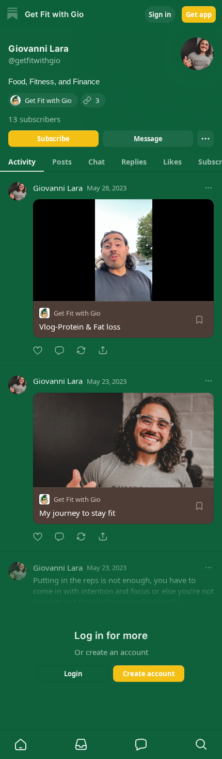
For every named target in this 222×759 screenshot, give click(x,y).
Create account (149, 673)
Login (73, 673)
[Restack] (81, 350)
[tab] (22, 161)
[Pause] (44, 289)
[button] (20, 744)
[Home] (12, 14)
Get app (199, 14)
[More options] (208, 188)
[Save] (199, 319)
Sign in (160, 14)
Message (148, 138)
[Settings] (202, 289)
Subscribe (53, 138)
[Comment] (59, 350)
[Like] (37, 350)
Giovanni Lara (58, 188)
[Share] (103, 350)
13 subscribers (34, 119)
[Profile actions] (205, 138)
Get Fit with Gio (77, 313)
